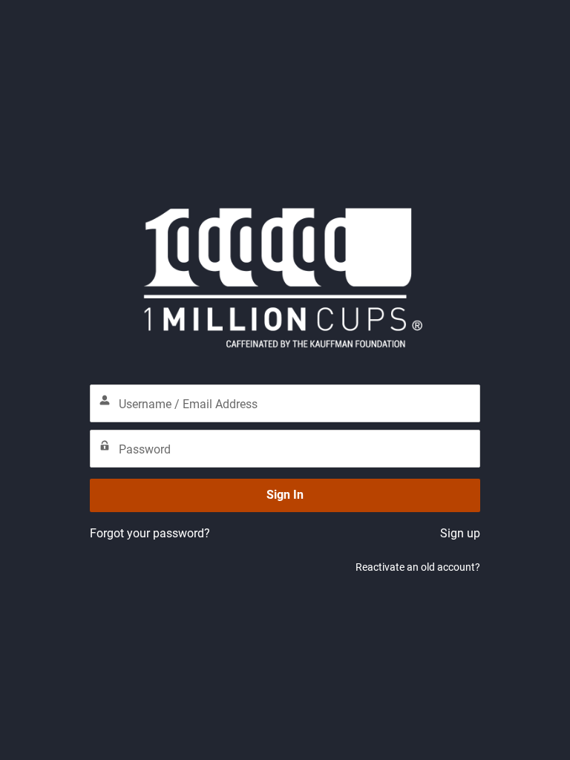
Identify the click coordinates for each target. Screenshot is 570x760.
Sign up (460, 533)
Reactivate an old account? (418, 567)
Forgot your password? (150, 533)
